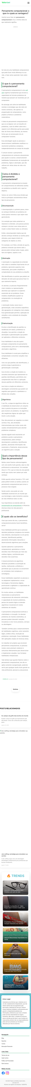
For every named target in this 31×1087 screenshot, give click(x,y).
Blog (3, 1038)
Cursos (3, 1043)
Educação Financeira (7, 1046)
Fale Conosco (5, 1063)
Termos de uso (5, 1055)
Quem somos (5, 1058)
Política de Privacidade (8, 1060)
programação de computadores (12, 505)
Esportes (4, 1041)
